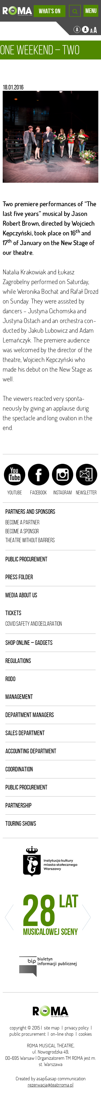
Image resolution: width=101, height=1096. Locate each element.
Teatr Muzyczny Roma (17, 11)
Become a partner (22, 522)
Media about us (21, 595)
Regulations (18, 660)
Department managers (29, 714)
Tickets (13, 613)
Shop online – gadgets (29, 642)
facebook (38, 492)
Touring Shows (20, 823)
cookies (85, 1034)
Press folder (19, 577)
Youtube (14, 492)
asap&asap (46, 1078)
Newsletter (86, 492)
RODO (10, 678)
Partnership (18, 805)
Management (19, 696)
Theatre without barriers (30, 540)
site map (52, 1028)
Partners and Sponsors (30, 511)
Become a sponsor (22, 531)
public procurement (27, 1034)
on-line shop (62, 1034)
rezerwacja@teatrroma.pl (51, 1085)
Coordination (19, 769)
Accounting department (30, 751)
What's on (49, 11)
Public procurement (26, 559)
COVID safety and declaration (33, 624)
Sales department (25, 733)
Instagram (62, 492)
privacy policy (77, 1028)
